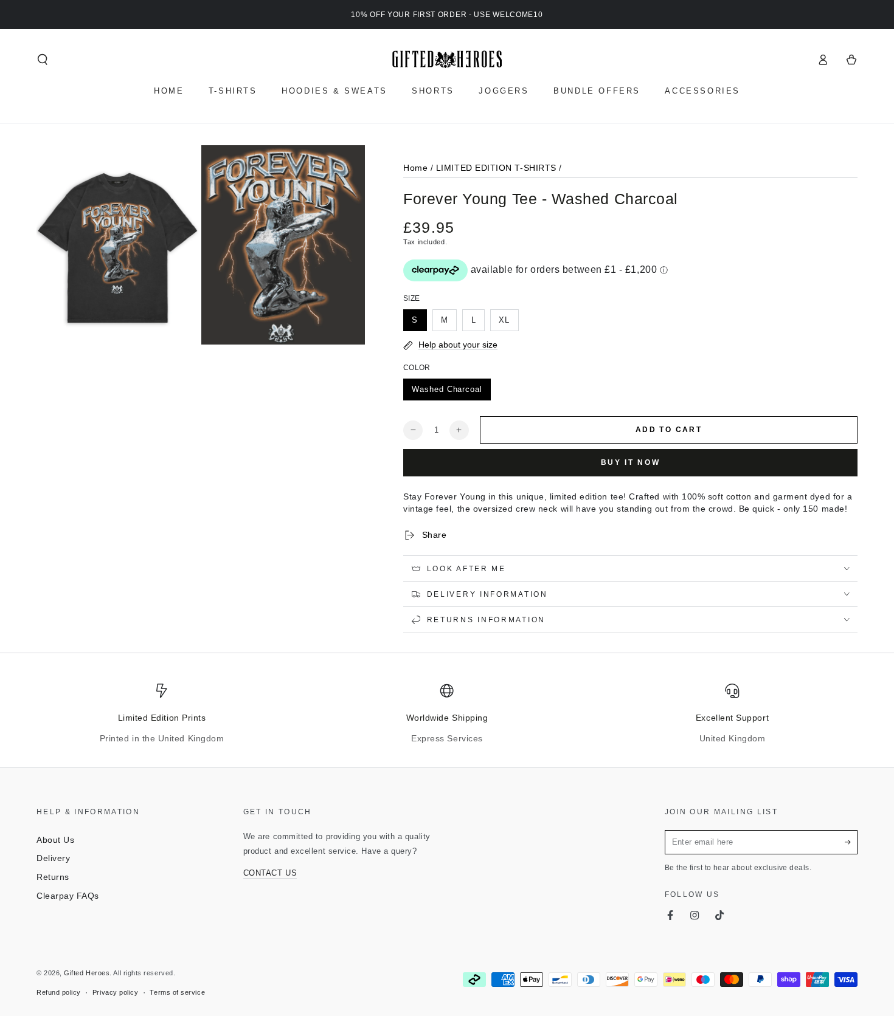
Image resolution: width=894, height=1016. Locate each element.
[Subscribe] (851, 842)
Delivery (53, 858)
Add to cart (669, 429)
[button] (43, 59)
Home (415, 168)
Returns (52, 877)
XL (504, 320)
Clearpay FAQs (67, 896)
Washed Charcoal (447, 389)
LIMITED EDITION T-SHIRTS (496, 168)
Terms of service (177, 992)
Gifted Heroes (86, 973)
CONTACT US (270, 873)
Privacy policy (115, 992)
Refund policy (58, 992)
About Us (55, 840)
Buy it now (630, 462)
